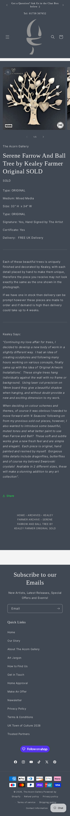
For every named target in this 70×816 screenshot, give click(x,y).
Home (21, 515)
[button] (7, 37)
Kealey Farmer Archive (35, 517)
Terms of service (26, 802)
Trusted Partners (18, 733)
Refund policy (31, 796)
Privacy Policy (16, 708)
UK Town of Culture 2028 (24, 725)
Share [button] (10, 495)
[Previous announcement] (7, 5)
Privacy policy (50, 796)
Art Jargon (14, 657)
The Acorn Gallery (33, 791)
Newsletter (14, 700)
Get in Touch (15, 674)
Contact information (37, 808)
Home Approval (17, 683)
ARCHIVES (34, 515)
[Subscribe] (58, 608)
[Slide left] (27, 137)
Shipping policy (48, 802)
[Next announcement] (63, 5)
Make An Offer (17, 691)
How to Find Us (17, 666)
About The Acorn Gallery (23, 649)
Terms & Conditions (20, 717)
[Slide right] (43, 137)
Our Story (13, 640)
